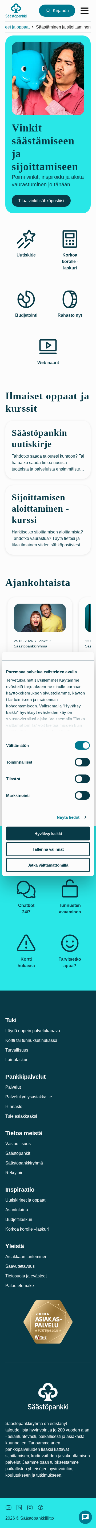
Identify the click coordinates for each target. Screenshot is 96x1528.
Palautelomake (19, 1285)
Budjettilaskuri (18, 1219)
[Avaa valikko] (84, 10)
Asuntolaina (16, 1210)
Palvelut (13, 1087)
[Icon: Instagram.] (30, 1507)
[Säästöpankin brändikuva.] (8, 1507)
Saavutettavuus (20, 1266)
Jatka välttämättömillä (48, 865)
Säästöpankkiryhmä (24, 1163)
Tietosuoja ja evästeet (26, 1276)
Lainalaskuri (17, 1059)
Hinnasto (13, 1106)
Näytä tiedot (68, 817)
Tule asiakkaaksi (21, 1116)
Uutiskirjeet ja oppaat (25, 1200)
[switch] (82, 762)
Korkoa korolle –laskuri (27, 1229)
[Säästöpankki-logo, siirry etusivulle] (16, 10)
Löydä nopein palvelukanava (32, 1030)
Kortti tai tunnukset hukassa (31, 1040)
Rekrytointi (15, 1172)
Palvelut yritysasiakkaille (28, 1097)
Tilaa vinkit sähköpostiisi (41, 200)
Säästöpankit (17, 1153)
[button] (85, 1517)
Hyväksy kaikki (48, 833)
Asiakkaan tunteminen (26, 1256)
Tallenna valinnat (48, 849)
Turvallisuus (16, 1050)
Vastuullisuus (18, 1143)
